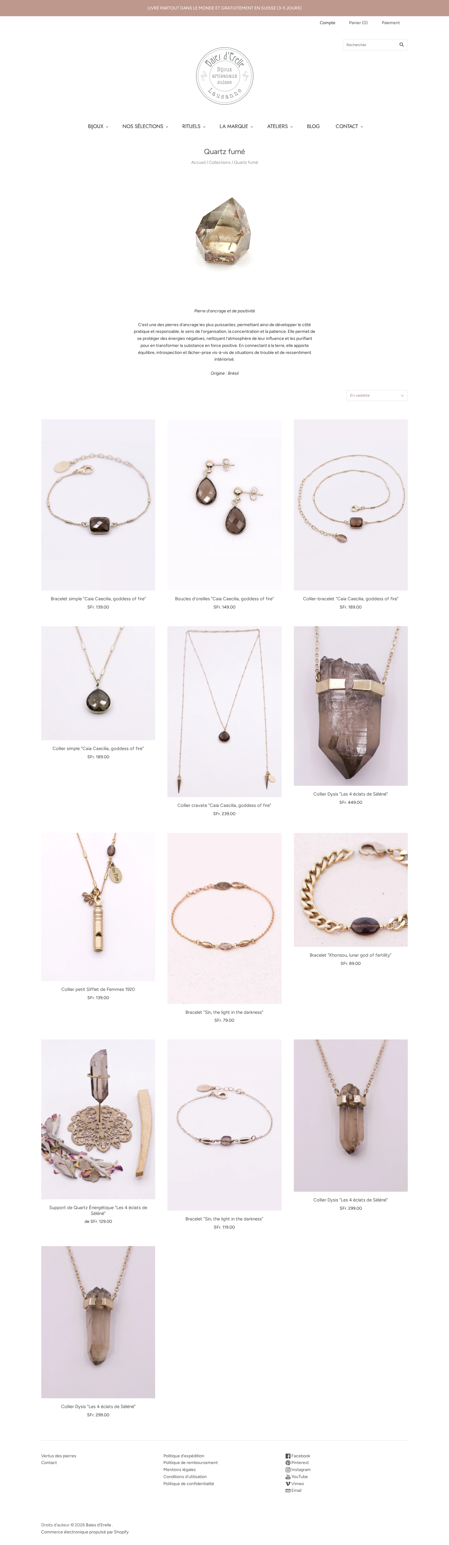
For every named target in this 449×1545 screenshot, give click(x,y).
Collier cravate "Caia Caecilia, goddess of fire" (224, 805)
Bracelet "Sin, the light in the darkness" (224, 1012)
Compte (327, 22)
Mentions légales (179, 1469)
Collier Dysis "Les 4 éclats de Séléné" (350, 794)
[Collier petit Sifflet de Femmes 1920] (98, 907)
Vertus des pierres (58, 1456)
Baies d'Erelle (98, 1525)
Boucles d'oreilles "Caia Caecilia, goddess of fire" (224, 598)
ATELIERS (277, 126)
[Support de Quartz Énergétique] (98, 1119)
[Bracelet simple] (98, 504)
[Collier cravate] (224, 711)
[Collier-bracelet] (351, 504)
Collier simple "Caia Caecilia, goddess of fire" (98, 748)
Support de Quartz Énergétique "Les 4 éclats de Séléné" (98, 1210)
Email (295, 1490)
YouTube (299, 1476)
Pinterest (299, 1462)
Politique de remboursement (190, 1462)
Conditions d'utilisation (185, 1476)
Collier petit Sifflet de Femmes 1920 (98, 989)
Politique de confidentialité (188, 1483)
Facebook (300, 1456)
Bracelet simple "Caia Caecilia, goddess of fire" (98, 598)
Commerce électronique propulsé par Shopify (85, 1532)
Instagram (300, 1469)
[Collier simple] (98, 683)
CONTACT (347, 126)
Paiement (391, 22)
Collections (220, 162)
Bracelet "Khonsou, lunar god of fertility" (351, 955)
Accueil (198, 162)
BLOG (313, 126)
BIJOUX (95, 126)
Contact (49, 1462)
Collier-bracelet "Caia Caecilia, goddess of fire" (351, 598)
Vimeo (297, 1483)
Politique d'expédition (183, 1456)
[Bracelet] (224, 918)
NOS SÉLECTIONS (142, 126)
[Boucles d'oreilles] (224, 504)
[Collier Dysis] (351, 706)
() (358, 22)
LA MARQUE (234, 126)
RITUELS (191, 126)
